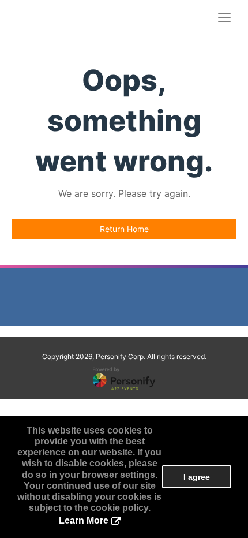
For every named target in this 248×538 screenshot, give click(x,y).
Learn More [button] (83, 520)
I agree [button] (196, 476)
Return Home (124, 229)
